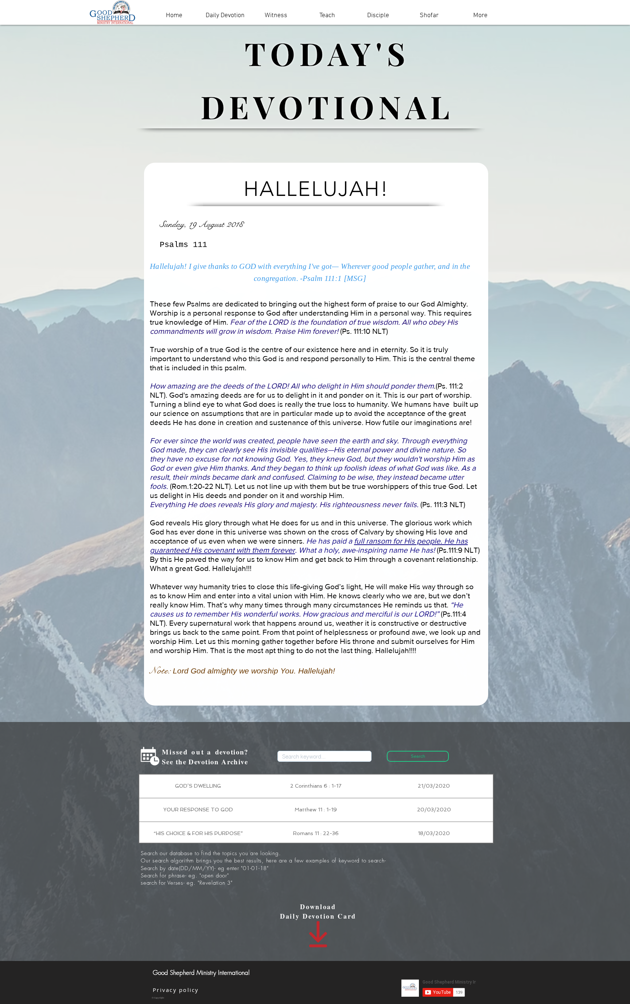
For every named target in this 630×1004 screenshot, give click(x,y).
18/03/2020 (434, 833)
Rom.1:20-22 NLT (200, 486)
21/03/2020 (434, 786)
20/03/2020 (434, 809)
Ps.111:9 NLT (458, 550)
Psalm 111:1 (322, 278)
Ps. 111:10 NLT (364, 331)
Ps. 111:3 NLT (442, 504)
